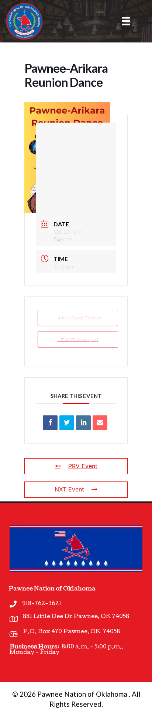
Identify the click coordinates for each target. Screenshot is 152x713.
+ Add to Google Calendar (78, 317)
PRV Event (82, 466)
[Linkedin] (83, 422)
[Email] (100, 422)
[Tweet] (66, 422)
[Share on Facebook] (50, 422)
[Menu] (121, 21)
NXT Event (69, 489)
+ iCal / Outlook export (78, 339)
